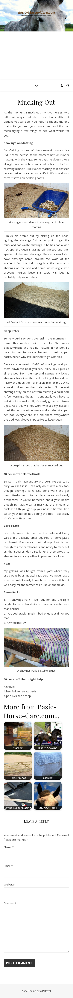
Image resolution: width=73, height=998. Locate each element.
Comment (10, 903)
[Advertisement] (36, 55)
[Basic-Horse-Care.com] (36, 15)
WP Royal (45, 991)
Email (8, 866)
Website (9, 884)
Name (9, 847)
